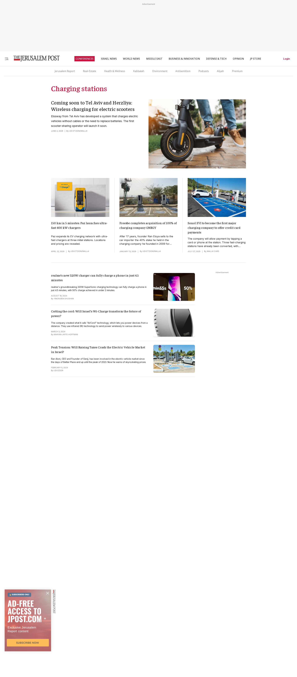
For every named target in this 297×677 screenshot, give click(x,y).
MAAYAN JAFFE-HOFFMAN (66, 334)
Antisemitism (182, 71)
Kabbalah (138, 71)
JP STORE (255, 58)
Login (286, 58)
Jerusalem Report (65, 71)
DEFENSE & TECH (216, 58)
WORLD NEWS (131, 58)
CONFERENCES (84, 58)
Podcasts (203, 71)
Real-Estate (89, 71)
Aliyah (220, 71)
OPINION (238, 58)
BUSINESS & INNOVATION (184, 58)
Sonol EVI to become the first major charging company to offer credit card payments (214, 227)
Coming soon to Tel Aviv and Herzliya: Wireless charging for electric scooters (93, 105)
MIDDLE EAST (154, 58)
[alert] (28, 641)
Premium (237, 71)
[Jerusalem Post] (34, 58)
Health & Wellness (114, 71)
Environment (159, 71)
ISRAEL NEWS (109, 58)
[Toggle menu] (6, 58)
